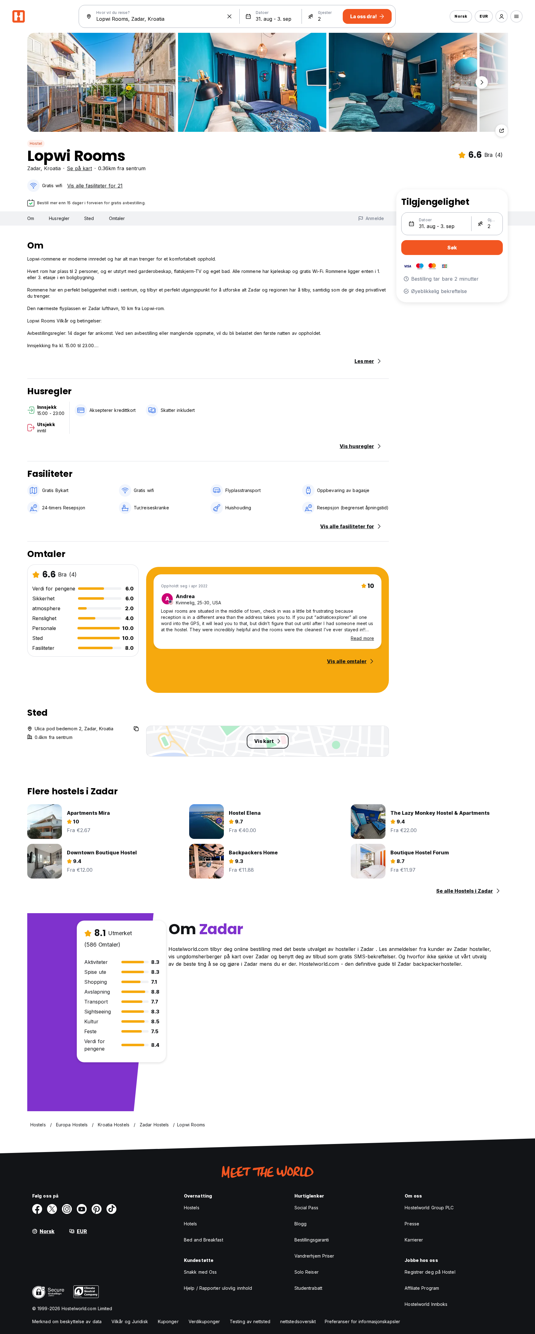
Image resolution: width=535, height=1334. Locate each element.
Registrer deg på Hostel (430, 1272)
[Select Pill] (501, 16)
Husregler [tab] (59, 218)
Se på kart (79, 168)
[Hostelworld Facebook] (37, 1209)
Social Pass (306, 1207)
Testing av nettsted (250, 1321)
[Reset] (229, 16)
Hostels (191, 1207)
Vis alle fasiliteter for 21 (95, 186)
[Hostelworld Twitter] (52, 1209)
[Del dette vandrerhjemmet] (501, 130)
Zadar (34, 168)
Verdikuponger (204, 1321)
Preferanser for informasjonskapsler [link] (362, 1321)
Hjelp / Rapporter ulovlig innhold (218, 1288)
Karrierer (414, 1239)
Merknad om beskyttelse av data (67, 1321)
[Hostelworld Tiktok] (111, 1209)
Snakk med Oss (200, 1272)
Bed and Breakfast (203, 1239)
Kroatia (52, 168)
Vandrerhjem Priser (314, 1255)
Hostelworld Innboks (426, 1304)
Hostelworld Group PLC (429, 1207)
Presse (412, 1223)
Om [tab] (30, 218)
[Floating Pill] (482, 82)
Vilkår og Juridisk (129, 1321)
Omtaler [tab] (117, 218)
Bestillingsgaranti (311, 1239)
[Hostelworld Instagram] (67, 1209)
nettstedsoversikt (298, 1321)
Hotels (190, 1223)
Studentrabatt (308, 1288)
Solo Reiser (306, 1272)
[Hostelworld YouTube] (82, 1209)
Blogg (300, 1223)
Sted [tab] (89, 218)
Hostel (36, 143)
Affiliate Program (422, 1288)
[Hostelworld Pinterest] (97, 1209)
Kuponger (168, 1321)
